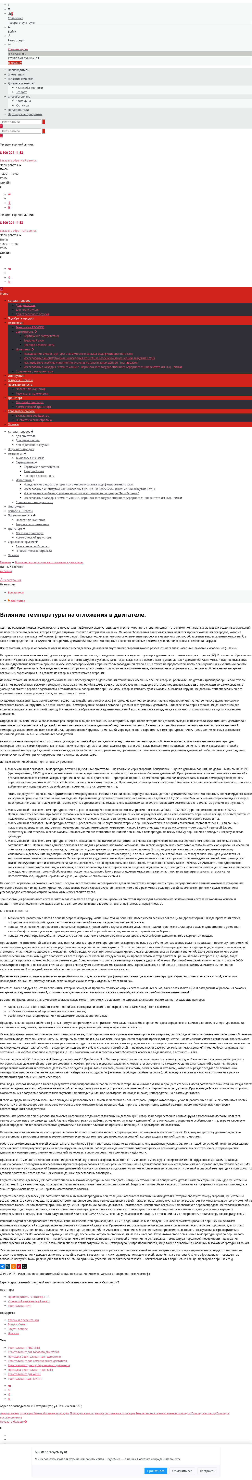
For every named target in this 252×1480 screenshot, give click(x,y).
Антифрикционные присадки (115, 1413)
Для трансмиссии (28, 309)
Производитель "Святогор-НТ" (28, 1297)
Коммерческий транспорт (33, 407)
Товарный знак (34, 340)
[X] (24, 1266)
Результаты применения (32, 393)
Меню (4, 293)
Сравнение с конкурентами (34, 371)
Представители (18, 110)
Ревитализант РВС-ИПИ (24, 1347)
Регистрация (12, 580)
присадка (26, 1413)
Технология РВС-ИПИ (30, 327)
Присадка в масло (203, 1413)
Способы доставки (30, 88)
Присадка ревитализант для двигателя (34, 1356)
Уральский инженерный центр (29, 1301)
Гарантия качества (20, 79)
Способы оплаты (19, 96)
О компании (16, 74)
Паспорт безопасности (39, 345)
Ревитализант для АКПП (24, 1374)
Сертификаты (25, 331)
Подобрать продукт (21, 318)
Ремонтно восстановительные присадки (163, 1413)
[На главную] (1, 289)
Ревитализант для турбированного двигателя (39, 1365)
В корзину (15, 62)
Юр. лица (22, 105)
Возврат (21, 92)
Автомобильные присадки (51, 1413)
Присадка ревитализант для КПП (30, 1370)
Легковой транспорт (30, 402)
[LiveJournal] (8, 1266)
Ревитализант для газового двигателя (33, 1352)
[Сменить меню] (9, 9)
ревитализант (9, 1413)
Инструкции (16, 376)
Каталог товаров (19, 300)
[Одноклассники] (9, 203)
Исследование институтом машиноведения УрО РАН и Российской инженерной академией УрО (89, 358)
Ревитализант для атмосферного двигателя (37, 1361)
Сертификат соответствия (41, 336)
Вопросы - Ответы (20, 380)
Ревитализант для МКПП (24, 1378)
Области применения (30, 389)
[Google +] (9, 1390)
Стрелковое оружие (21, 411)
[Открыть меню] (8, 5)
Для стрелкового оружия (32, 314)
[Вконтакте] (9, 194)
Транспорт (15, 398)
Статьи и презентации (23, 1320)
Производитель (18, 70)
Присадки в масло (82, 1413)
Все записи (16, 592)
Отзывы (13, 424)
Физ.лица (24, 101)
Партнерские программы (25, 114)
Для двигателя (25, 305)
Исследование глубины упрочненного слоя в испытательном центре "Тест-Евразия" (81, 362)
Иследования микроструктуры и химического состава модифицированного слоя (78, 354)
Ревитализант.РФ (19, 1305)
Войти (7, 571)
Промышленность (20, 384)
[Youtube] (9, 207)
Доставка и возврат (21, 83)
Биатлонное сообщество (32, 415)
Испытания (24, 349)
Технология (15, 323)
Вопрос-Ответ (17, 1324)
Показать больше (12, 1421)
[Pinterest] (19, 1266)
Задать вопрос (18, 1329)
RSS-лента (17, 600)
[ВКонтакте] (2, 1266)
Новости (13, 1333)
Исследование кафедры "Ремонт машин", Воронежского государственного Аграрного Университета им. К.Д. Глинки (103, 367)
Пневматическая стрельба (34, 420)
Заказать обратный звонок (18, 160)
